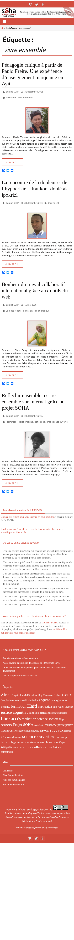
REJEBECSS (7, 725)
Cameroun (48, 689)
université (23, 736)
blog (40, 689)
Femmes (5, 701)
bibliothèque (31, 689)
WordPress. (53, 821)
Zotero (16, 742)
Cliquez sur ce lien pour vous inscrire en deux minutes (27, 511)
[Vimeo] (30, 4)
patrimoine (6, 719)
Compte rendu (13, 307)
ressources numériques (26, 725)
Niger (62, 713)
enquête (44, 694)
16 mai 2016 (30, 302)
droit (22, 695)
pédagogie (39, 719)
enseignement (59, 694)
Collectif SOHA (50, 617)
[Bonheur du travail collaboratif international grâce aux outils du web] (37, 329)
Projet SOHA (23, 719)
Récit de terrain (25, 96)
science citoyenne (13, 731)
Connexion (8, 765)
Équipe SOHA (12, 91)
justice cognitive (15, 706)
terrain (5, 736)
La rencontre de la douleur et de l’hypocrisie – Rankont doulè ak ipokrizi (35, 187)
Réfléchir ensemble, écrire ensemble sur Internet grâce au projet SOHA (33, 397)
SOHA (55, 731)
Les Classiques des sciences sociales (20, 670)
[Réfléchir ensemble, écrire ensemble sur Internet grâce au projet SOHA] (37, 439)
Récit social (53, 201)
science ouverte (37, 730)
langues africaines (40, 707)
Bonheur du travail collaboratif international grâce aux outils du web (35, 288)
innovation (58, 701)
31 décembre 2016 (33, 91)
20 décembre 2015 (33, 411)
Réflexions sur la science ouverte (51, 416)
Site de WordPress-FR (13, 779)
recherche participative (59, 719)
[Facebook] (43, 4)
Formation (11, 96)
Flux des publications (13, 770)
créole (16, 694)
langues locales (59, 707)
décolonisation (31, 694)
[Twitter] (36, 4)
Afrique (7, 689)
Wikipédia (6, 742)
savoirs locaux (52, 724)
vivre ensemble (38, 736)
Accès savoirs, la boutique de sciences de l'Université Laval (31, 657)
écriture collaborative (36, 741)
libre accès (11, 713)
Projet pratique (41, 307)
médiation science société (40, 713)
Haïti (32, 700)
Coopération (7, 694)
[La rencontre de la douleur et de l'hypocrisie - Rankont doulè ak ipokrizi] (37, 223)
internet (69, 701)
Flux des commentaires (14, 774)
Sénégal (64, 731)
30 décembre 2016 (33, 201)
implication (45, 701)
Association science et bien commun (20, 652)
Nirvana (41, 821)
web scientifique (57, 736)
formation (19, 700)
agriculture (19, 689)
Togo (13, 736)
